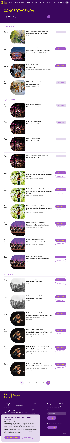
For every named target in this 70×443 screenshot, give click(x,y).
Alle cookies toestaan (12, 437)
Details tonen (27, 437)
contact (55, 2)
